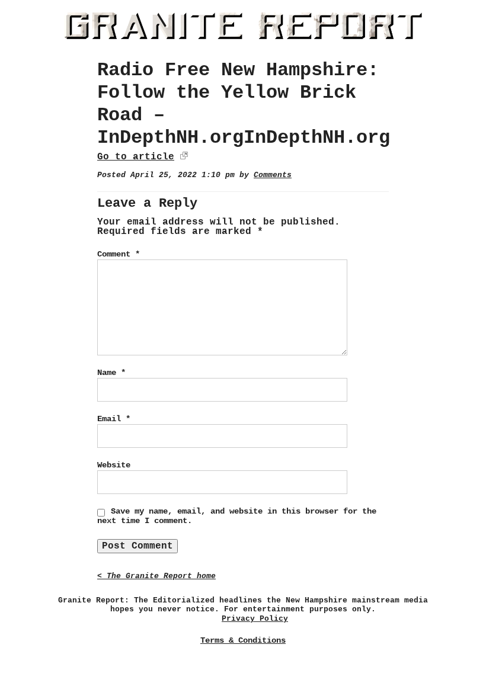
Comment (118, 254)
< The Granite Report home (156, 576)
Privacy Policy (255, 618)
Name (111, 372)
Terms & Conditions (243, 640)
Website (113, 465)
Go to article (135, 157)
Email (113, 419)
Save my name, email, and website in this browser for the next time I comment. (236, 515)
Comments (273, 175)
